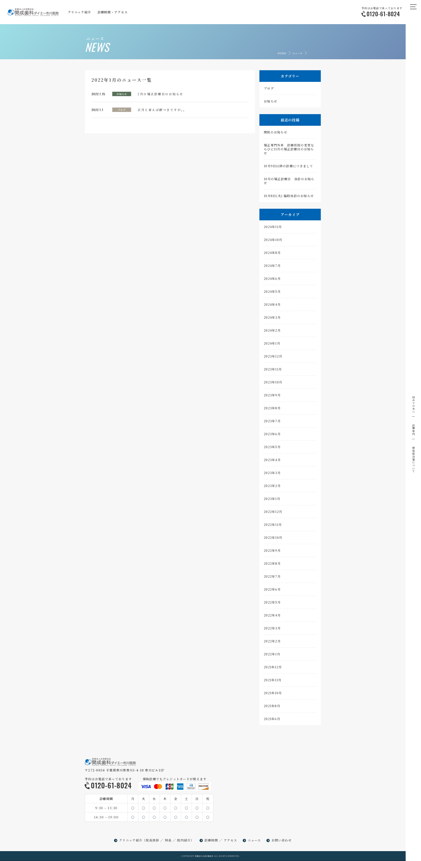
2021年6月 (272, 719)
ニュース (297, 53)
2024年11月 (273, 227)
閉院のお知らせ (275, 132)
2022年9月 (272, 550)
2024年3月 (272, 317)
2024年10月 (273, 240)
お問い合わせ (281, 840)
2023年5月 (272, 447)
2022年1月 (272, 654)
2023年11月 (273, 369)
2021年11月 (272, 680)
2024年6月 (272, 278)
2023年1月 (272, 499)
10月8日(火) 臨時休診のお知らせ (289, 196)
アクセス (230, 840)
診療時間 (211, 840)
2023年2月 (272, 486)
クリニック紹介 (130, 840)
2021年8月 (272, 706)
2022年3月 (272, 628)
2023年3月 (272, 473)
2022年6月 (272, 589)
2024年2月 (272, 330)
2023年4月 (272, 460)
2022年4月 (272, 615)
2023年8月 (272, 408)
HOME (281, 53)
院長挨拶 (152, 840)
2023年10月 (273, 382)
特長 (168, 840)
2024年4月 (272, 304)
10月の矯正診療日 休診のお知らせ (289, 181)
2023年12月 (273, 356)
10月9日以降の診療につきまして (288, 166)
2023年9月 (272, 395)
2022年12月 (273, 512)
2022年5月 (272, 602)
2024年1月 (272, 343)
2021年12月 (273, 667)
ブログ (122, 109)
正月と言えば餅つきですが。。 (162, 110)
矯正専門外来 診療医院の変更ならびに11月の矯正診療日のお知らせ (289, 149)
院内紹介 (184, 840)
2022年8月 (272, 563)
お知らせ (121, 94)
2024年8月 (272, 253)
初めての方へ (413, 404)
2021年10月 (273, 693)
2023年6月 (272, 434)
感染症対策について (413, 459)
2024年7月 (272, 266)
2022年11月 (273, 525)
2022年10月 (273, 537)
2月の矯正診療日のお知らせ (160, 94)
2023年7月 (272, 421)
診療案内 (413, 429)
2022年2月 (272, 641)
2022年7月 (272, 576)
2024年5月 (272, 291)
